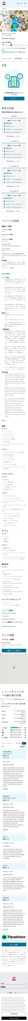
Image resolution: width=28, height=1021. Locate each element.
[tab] (6, 58)
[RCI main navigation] (25, 3)
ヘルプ (2, 983)
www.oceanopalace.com (9, 626)
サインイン (20, 3)
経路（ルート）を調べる (14, 650)
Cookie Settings (14, 1014)
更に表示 (5, 789)
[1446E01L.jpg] (14, 21)
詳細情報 (3, 987)
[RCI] (4, 3)
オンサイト (18, 743)
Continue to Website (14, 1018)
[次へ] (27, 59)
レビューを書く (14, 944)
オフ (24, 743)
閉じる (4, 420)
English (22, 746)
